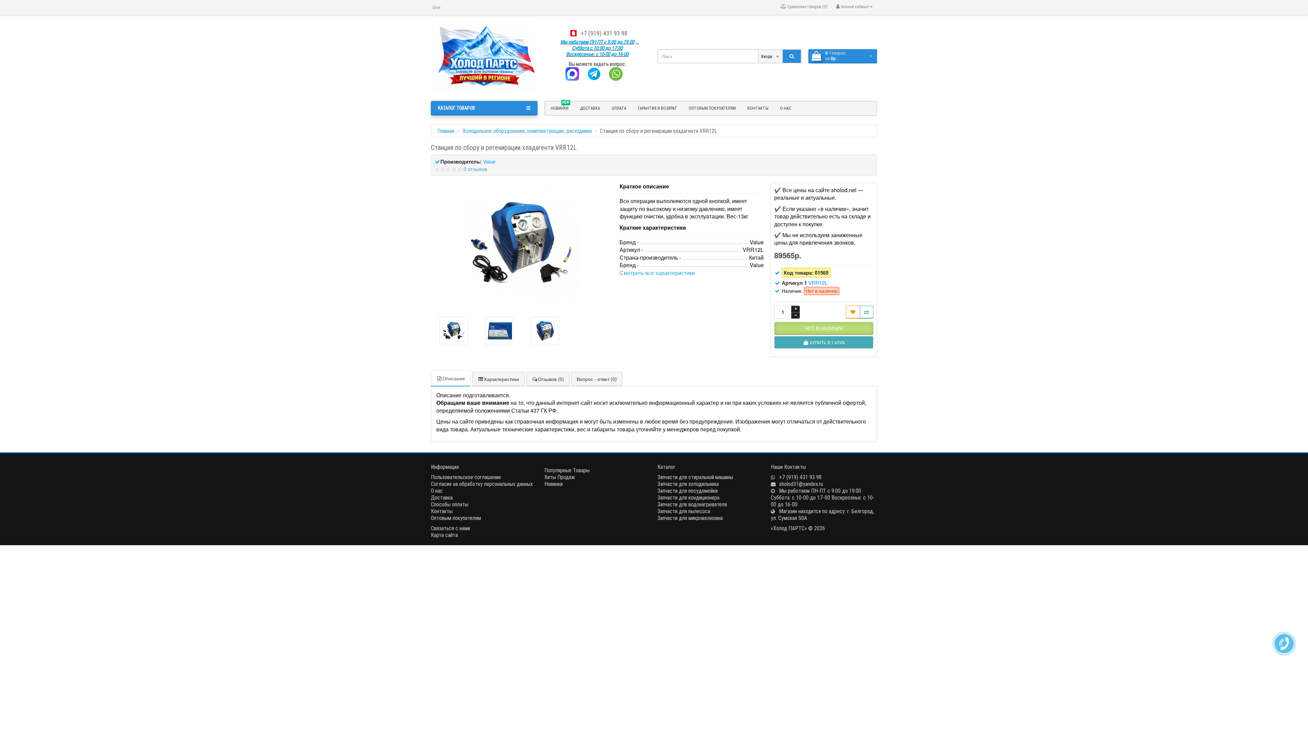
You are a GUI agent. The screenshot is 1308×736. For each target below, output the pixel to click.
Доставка (590, 108)
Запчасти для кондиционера (688, 497)
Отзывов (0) (551, 378)
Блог (436, 7)
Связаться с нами (450, 528)
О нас (785, 108)
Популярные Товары (567, 470)
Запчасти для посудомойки (687, 490)
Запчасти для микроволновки (690, 518)
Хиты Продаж (559, 477)
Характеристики (501, 378)
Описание (453, 378)
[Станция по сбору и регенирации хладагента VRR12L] (522, 244)
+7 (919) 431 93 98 (604, 33)
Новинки (553, 483)
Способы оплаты (449, 504)
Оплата (619, 108)
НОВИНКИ (560, 107)
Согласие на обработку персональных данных (482, 483)
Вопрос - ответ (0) (597, 378)
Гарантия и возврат (657, 108)
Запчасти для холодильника (688, 483)
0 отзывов (475, 168)
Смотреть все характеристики (657, 273)
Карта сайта (444, 535)
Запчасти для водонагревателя (692, 504)
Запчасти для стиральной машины (695, 477)
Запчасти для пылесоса (683, 511)
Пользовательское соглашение (466, 477)
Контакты (757, 108)
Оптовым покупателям (712, 108)
